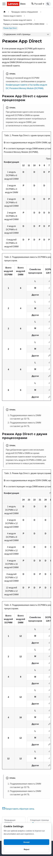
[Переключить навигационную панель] (4, 4)
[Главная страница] (4, 12)
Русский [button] (38, 4)
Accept (26, 842)
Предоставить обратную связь (19, 809)
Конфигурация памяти (16, 85)
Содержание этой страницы (17, 34)
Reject (26, 849)
